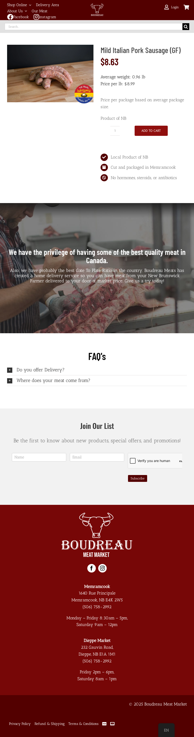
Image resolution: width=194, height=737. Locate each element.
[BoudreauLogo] (97, 5)
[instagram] (102, 568)
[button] (97, 370)
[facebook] (91, 568)
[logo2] (97, 514)
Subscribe (138, 478)
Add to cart (151, 131)
